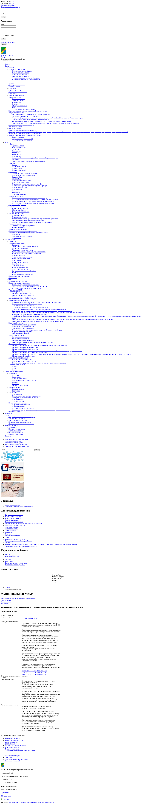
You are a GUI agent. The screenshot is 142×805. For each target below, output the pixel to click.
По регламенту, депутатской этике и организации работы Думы (33, 203)
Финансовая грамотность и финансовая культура (21, 546)
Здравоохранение (18, 100)
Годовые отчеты (17, 399)
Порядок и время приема (17, 429)
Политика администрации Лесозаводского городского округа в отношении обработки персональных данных (41, 544)
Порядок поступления (19, 217)
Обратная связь (6, 796)
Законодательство (18, 389)
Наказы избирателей (19, 170)
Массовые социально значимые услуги (21, 424)
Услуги (7, 415)
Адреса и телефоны (11, 742)
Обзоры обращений (18, 227)
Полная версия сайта (7, 5)
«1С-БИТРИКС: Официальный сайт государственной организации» (31, 802)
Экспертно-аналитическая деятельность (25, 398)
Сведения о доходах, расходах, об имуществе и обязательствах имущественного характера (42, 311)
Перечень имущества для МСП (15, 565)
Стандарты (16, 391)
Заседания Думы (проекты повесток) (24, 173)
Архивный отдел (18, 265)
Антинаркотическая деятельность (23, 109)
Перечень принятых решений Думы (24, 175)
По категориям (6, 600)
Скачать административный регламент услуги (20, 751)
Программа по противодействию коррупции (27, 304)
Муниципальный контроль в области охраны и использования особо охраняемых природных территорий (47, 351)
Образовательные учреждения (22, 332)
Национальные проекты (16, 95)
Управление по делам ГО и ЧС (22, 139)
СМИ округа (13, 93)
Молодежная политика (19, 106)
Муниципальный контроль (17, 344)
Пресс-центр (16, 260)
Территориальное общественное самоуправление (25, 133)
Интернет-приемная (11, 425)
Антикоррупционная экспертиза (23, 305)
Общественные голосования (18, 92)
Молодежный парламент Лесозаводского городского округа (28, 232)
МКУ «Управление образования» (23, 340)
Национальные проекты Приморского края (23, 231)
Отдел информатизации (20, 267)
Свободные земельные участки (15, 525)
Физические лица (7, 598)
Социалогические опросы (20, 73)
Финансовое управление (20, 248)
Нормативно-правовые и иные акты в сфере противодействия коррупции (36, 302)
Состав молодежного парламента (23, 236)
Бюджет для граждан (11, 527)
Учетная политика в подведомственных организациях (30, 286)
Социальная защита (18, 99)
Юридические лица (19, 598)
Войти (3, 17)
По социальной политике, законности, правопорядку (29, 198)
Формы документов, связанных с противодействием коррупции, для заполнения (39, 309)
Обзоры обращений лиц (16, 432)
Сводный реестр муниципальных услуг (22, 417)
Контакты (15, 159)
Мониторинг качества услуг (18, 420)
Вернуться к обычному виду (10, 7)
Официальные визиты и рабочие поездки (26, 80)
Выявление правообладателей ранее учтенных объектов (23, 523)
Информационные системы (18, 281)
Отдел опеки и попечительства (22, 274)
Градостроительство (15, 126)
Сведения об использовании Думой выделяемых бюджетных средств (35, 158)
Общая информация (19, 147)
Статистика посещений (12, 761)
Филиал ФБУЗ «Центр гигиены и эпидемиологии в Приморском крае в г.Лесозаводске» (41, 121)
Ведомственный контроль (17, 365)
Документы (8, 413)
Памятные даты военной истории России (22, 130)
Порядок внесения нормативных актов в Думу (27, 184)
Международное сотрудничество (23, 295)
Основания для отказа (12, 747)
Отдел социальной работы (21, 259)
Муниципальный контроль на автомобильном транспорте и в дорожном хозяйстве (39, 345)
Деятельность (13, 172)
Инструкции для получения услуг (20, 422)
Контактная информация (20, 333)
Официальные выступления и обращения (26, 78)
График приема (17, 168)
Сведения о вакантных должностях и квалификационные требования (35, 219)
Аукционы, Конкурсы (12, 556)
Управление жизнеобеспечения (22, 250)
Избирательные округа (19, 166)
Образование (16, 102)
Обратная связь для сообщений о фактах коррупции (29, 314)
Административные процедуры (15, 745)
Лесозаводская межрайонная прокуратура (26, 116)
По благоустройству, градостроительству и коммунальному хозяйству (35, 199)
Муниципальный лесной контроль (23, 356)
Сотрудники (16, 377)
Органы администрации (17, 243)
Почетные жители (14, 86)
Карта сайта (8, 757)
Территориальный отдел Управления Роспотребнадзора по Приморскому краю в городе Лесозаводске (46, 123)
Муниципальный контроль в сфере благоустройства (29, 352)
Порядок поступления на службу (23, 326)
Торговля (8, 559)
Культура (15, 104)
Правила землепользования (14, 522)
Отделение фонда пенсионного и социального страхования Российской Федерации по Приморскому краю (47, 118)
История (11, 83)
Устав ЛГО (16, 149)
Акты (14, 368)
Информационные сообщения (22, 71)
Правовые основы (14, 387)
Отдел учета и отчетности (20, 212)
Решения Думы (17, 177)
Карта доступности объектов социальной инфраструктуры (28, 111)
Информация (13, 373)
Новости (11, 67)
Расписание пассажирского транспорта (21, 125)
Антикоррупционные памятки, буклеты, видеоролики (30, 307)
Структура (15, 153)
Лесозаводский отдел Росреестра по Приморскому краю (30, 119)
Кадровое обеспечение (16, 323)
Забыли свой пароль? (8, 42)
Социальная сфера (15, 97)
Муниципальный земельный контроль (25, 349)
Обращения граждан (15, 224)
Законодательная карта (16, 434)
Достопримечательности (17, 85)
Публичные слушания (19, 187)
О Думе (11, 144)
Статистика (16, 192)
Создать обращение (15, 431)
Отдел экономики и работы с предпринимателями (28, 252)
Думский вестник (18, 146)
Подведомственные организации (19, 283)
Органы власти (31, 598)
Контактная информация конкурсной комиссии (28, 220)
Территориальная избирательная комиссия (19, 506)
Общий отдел (16, 264)
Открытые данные (15, 128)
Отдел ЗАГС (16, 272)
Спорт (14, 107)
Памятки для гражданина (20, 74)
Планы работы (17, 189)
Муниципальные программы (21, 293)
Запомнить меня (8, 35)
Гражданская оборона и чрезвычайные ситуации (25, 135)
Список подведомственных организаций (25, 285)
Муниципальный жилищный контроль (25, 347)
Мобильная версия (7, 55)
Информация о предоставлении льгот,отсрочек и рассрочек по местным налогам (39, 363)
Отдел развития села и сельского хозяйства (26, 253)
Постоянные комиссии (16, 196)
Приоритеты (13, 278)
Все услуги (4, 603)
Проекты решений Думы (20, 182)
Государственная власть (16, 113)
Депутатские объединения (17, 205)
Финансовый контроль (16, 335)
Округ (7, 66)
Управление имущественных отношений (25, 246)
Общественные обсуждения (21, 297)
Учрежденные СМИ (15, 290)
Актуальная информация (17, 69)
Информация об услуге (12, 738)
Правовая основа (18, 215)
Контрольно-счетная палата (14, 371)
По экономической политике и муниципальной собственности (33, 201)
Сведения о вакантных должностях (24, 325)
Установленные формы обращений (23, 225)
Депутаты (12, 163)
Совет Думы (16, 154)
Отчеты (14, 191)
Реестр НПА (16, 179)
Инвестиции (9, 561)
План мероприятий (18, 406)
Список (14, 165)
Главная (7, 64)
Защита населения (18, 137)
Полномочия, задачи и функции (19, 276)
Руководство (16, 151)
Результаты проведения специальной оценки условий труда (32, 222)
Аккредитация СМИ (19, 194)
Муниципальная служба (16, 213)
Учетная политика (18, 401)
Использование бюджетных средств (24, 361)
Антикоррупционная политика (22, 140)
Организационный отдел (20, 208)
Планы (14, 366)
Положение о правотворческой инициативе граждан (29, 186)
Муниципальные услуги (17, 418)
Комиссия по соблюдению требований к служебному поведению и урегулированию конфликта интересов (47, 312)
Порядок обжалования (19, 378)
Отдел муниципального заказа (22, 257)
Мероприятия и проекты (20, 76)
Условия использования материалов (16, 759)
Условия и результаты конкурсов (23, 328)
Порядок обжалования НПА (21, 180)
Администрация (10, 239)
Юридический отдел (19, 210)
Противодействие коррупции (18, 229)
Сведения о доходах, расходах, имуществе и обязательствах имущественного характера (41, 410)
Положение (16, 234)
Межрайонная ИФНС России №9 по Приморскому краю (31, 114)
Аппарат (11, 206)
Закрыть (4, 44)
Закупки (15, 382)
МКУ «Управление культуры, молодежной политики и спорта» (33, 342)
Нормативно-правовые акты (21, 404)
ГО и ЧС (7, 542)
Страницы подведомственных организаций (26, 288)
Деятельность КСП (15, 392)
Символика (12, 88)
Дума (6, 142)
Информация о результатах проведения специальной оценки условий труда (37, 330)
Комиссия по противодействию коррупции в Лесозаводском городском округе (38, 321)
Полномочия (16, 156)
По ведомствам (6, 602)
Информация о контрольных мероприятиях (26, 396)
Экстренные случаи (15, 90)
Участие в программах (16, 292)
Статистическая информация (18, 358)
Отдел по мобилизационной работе (24, 271)
